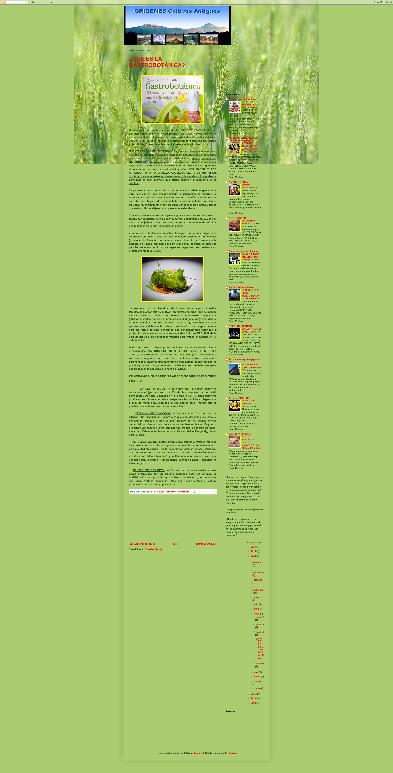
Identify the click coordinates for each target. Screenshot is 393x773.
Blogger (232, 753)
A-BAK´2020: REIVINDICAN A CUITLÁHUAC (249, 104)
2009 (253, 703)
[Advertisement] (173, 518)
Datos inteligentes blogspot (243, 251)
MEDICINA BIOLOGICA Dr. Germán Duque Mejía (243, 139)
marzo (257, 676)
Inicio (176, 543)
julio (256, 604)
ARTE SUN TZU (237, 218)
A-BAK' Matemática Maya (242, 99)
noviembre (258, 572)
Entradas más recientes (142, 543)
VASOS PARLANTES (240, 434)
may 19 (260, 624)
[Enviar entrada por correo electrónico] (194, 492)
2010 (253, 698)
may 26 (260, 617)
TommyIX (199, 753)
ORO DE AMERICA (239, 398)
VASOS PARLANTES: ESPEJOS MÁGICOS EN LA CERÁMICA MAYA (251, 442)
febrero (257, 681)
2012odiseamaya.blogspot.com (244, 360)
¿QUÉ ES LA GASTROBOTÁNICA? (157, 62)
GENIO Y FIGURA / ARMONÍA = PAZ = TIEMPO (251, 257)
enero (257, 688)
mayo (257, 613)
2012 (253, 555)
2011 (253, 694)
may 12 (260, 632)
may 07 (260, 663)
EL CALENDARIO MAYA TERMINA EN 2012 (251, 367)
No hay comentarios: (178, 492)
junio (257, 609)
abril (256, 672)
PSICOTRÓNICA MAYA (241, 287)
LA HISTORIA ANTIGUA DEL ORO (249, 403)
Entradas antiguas (206, 543)
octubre (258, 579)
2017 (253, 547)
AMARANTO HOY (238, 182)
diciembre (257, 562)
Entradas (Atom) (153, 549)
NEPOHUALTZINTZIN (240, 326)
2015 (253, 551)
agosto (257, 597)
